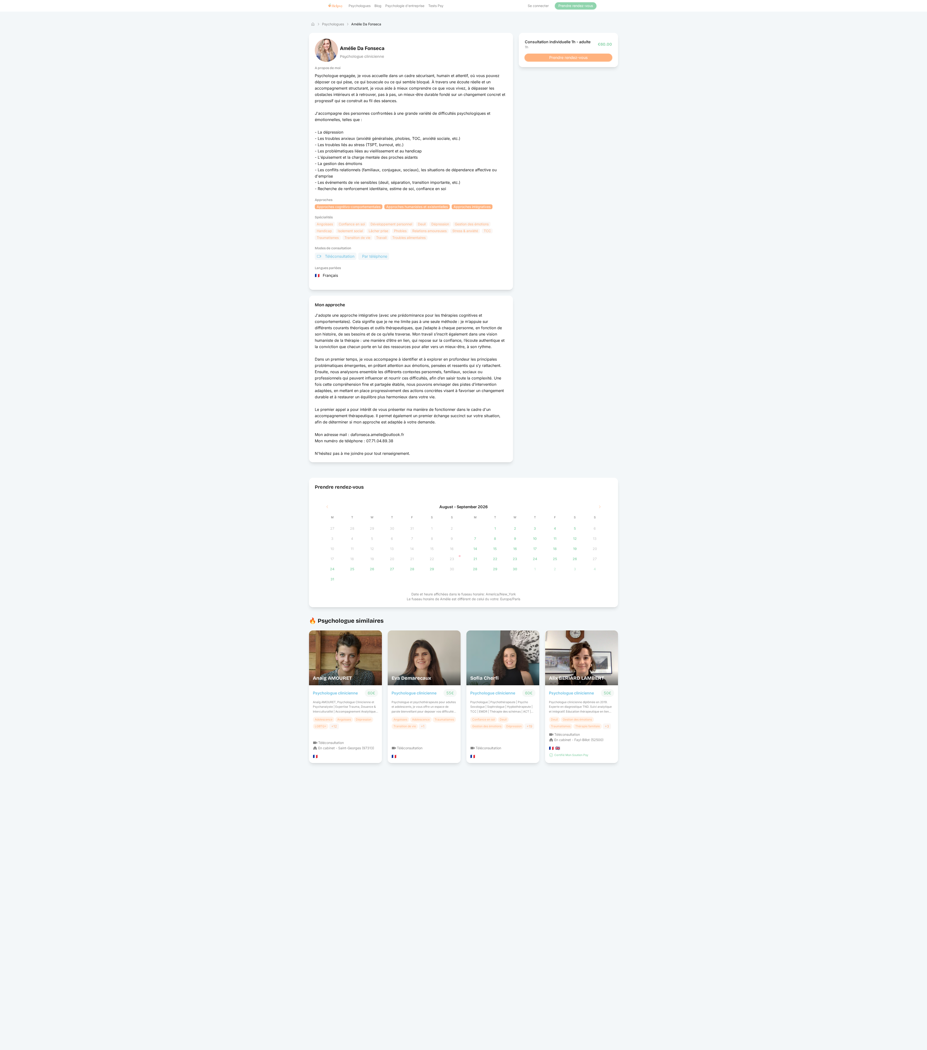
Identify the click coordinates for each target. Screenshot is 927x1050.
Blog (377, 6)
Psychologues (360, 6)
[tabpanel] (463, 544)
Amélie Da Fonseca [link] (366, 24)
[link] (313, 24)
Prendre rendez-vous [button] (568, 57)
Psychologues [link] (333, 24)
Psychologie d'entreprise (404, 6)
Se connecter (538, 6)
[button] (335, 6)
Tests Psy (435, 6)
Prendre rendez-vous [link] (575, 6)
